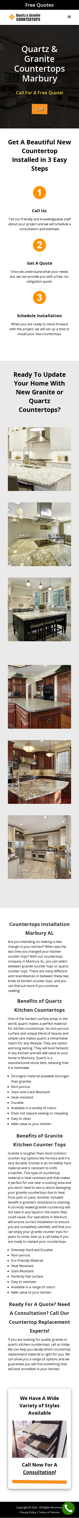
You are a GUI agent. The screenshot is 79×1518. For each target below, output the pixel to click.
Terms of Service (49, 1512)
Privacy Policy (28, 1512)
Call (39, 109)
